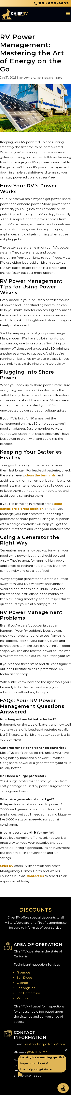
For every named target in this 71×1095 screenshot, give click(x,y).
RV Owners (27, 77)
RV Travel (56, 77)
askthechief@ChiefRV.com (45, 1044)
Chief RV (6, 866)
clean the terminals (40, 475)
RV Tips (42, 77)
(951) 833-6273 (53, 3)
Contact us (35, 876)
